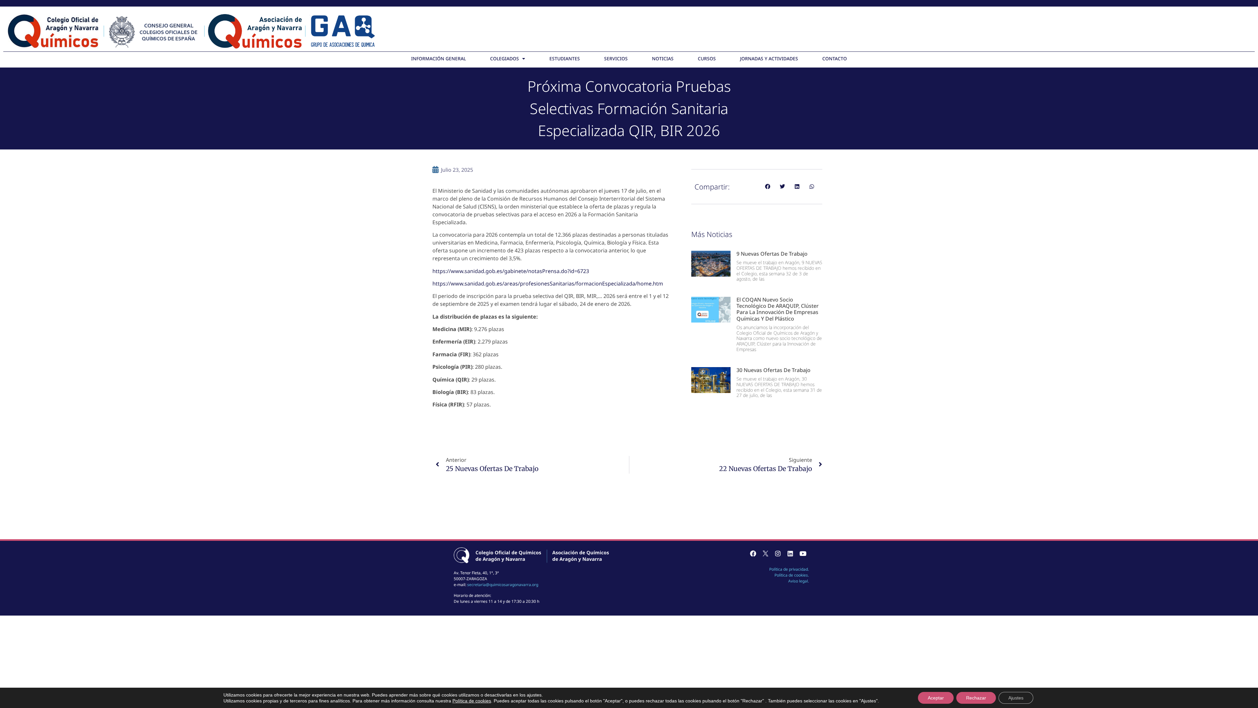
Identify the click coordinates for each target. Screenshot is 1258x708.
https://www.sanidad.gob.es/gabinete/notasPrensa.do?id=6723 (510, 271)
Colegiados (504, 58)
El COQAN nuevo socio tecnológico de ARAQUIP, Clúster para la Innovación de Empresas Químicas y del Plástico (777, 309)
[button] (767, 186)
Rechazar (976, 697)
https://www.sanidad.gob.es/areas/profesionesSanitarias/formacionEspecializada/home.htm (547, 283)
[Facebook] (753, 553)
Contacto (834, 58)
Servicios (616, 58)
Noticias (663, 58)
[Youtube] (802, 553)
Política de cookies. (791, 575)
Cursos (707, 58)
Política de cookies (471, 700)
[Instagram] (778, 553)
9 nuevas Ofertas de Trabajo (772, 253)
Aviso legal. (798, 581)
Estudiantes (564, 58)
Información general (438, 58)
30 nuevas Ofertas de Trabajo (773, 370)
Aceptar (936, 697)
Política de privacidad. (789, 569)
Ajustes (1015, 697)
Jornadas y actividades (769, 58)
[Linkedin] (790, 553)
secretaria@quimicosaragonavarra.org (502, 584)
